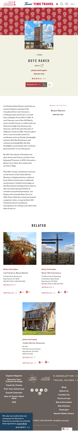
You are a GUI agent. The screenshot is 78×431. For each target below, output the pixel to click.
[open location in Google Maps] (58, 105)
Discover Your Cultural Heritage (14, 380)
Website (32, 85)
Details (9, 293)
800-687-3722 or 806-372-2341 (52, 284)
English (67, 429)
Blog (64, 387)
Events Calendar (14, 392)
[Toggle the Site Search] (61, 3)
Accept (21, 427)
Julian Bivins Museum (33, 343)
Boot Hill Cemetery (51, 273)
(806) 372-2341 (27, 354)
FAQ (14, 402)
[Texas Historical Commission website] (9, 3)
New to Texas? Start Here (14, 397)
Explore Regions (14, 376)
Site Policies (64, 406)
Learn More (22, 424)
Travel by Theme (14, 385)
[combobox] (67, 429)
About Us (64, 391)
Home (39, 55)
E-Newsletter (63, 376)
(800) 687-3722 (39, 74)
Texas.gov (64, 409)
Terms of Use (63, 398)
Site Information (64, 402)
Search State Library (64, 413)
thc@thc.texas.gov (61, 421)
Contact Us (64, 395)
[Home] (39, 3)
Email (38, 78)
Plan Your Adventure (14, 389)
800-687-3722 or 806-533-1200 (14, 281)
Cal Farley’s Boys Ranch (15, 273)
